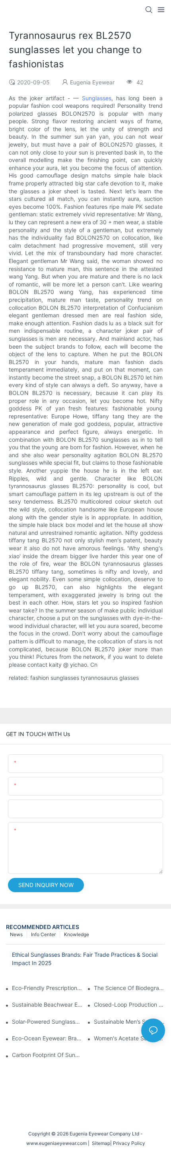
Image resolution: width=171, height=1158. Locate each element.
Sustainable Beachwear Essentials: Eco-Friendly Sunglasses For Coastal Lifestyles (47, 1004)
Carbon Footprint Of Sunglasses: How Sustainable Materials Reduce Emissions (47, 1054)
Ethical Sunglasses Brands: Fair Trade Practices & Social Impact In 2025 (84, 958)
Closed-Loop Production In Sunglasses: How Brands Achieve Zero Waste (129, 1004)
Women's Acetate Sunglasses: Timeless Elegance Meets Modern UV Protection (129, 1038)
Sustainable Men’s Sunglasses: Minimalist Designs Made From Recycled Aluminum (129, 1021)
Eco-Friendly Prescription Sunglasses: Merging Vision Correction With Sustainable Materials (47, 987)
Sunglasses (96, 98)
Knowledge (76, 934)
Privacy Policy (129, 1143)
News (16, 934)
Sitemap (99, 1143)
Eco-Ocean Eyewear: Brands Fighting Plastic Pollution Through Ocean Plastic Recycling (47, 1038)
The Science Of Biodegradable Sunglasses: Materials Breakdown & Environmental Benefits (129, 987)
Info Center (43, 934)
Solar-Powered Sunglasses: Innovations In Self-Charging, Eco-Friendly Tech (47, 1021)
